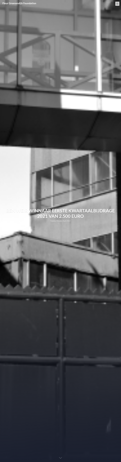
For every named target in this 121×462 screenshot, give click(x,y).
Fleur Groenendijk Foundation (19, 3)
